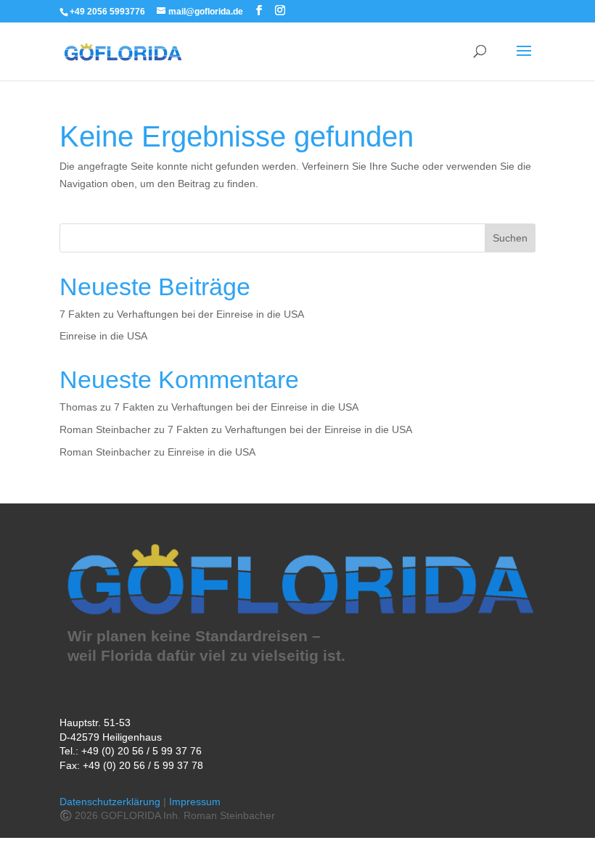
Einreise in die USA (103, 336)
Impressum (195, 801)
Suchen (510, 238)
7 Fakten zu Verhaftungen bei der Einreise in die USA (182, 314)
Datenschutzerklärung (110, 801)
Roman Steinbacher (105, 429)
